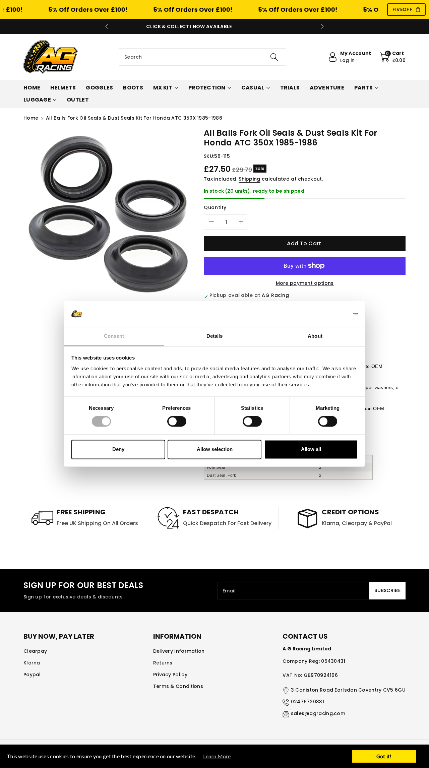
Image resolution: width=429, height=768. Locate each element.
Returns (163, 662)
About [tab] (315, 336)
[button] (393, 57)
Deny (118, 449)
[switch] (176, 421)
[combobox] (202, 57)
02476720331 (307, 701)
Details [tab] (214, 336)
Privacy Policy (170, 674)
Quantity (215, 207)
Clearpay (35, 651)
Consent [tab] (114, 336)
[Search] (274, 57)
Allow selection (215, 449)
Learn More (217, 756)
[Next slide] (322, 26)
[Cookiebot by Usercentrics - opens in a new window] (328, 314)
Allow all (311, 449)
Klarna (31, 662)
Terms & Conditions (178, 686)
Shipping (249, 179)
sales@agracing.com (318, 713)
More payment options (305, 283)
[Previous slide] (106, 26)
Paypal (32, 674)
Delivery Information (179, 651)
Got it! (384, 756)
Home (30, 118)
